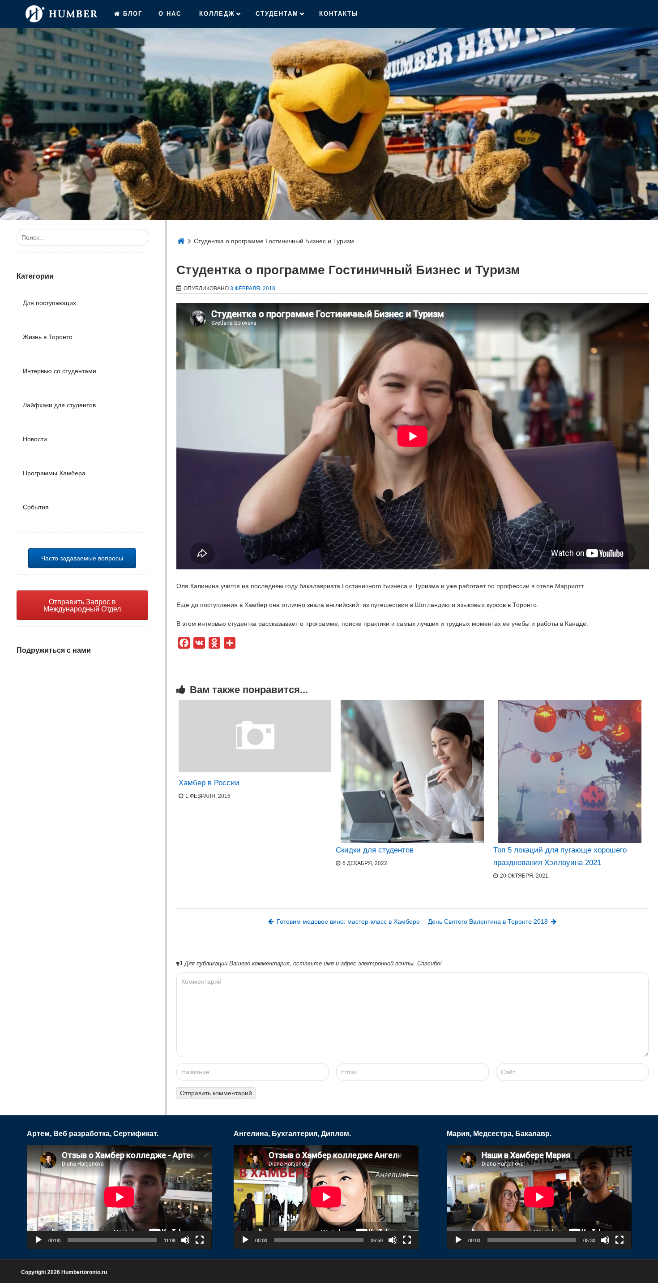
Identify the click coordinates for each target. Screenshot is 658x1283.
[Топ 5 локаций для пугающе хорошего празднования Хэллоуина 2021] (569, 771)
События (36, 507)
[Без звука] (185, 1240)
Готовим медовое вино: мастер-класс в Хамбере (348, 921)
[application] (119, 1197)
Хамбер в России (209, 783)
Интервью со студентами (59, 371)
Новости (35, 439)
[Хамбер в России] (255, 769)
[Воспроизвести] (38, 1240)
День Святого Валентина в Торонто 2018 (488, 921)
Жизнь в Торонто (48, 336)
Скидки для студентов (375, 850)
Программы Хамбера (54, 473)
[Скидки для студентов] (412, 771)
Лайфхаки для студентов (59, 405)
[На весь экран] (199, 1240)
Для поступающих (49, 302)
